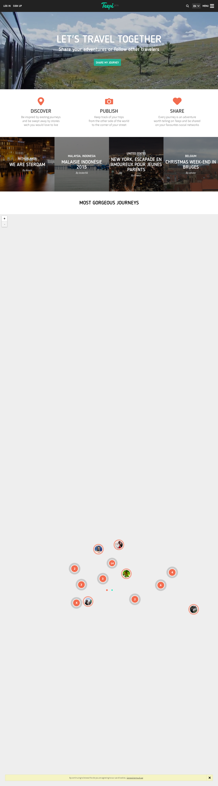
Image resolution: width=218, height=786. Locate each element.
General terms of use (135, 777)
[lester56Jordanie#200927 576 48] (126, 573)
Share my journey (107, 62)
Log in (7, 5)
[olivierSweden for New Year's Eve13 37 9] (119, 545)
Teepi (109, 6)
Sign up (17, 5)
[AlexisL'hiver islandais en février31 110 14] (98, 549)
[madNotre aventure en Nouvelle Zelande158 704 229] (193, 609)
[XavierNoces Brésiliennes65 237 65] (88, 601)
